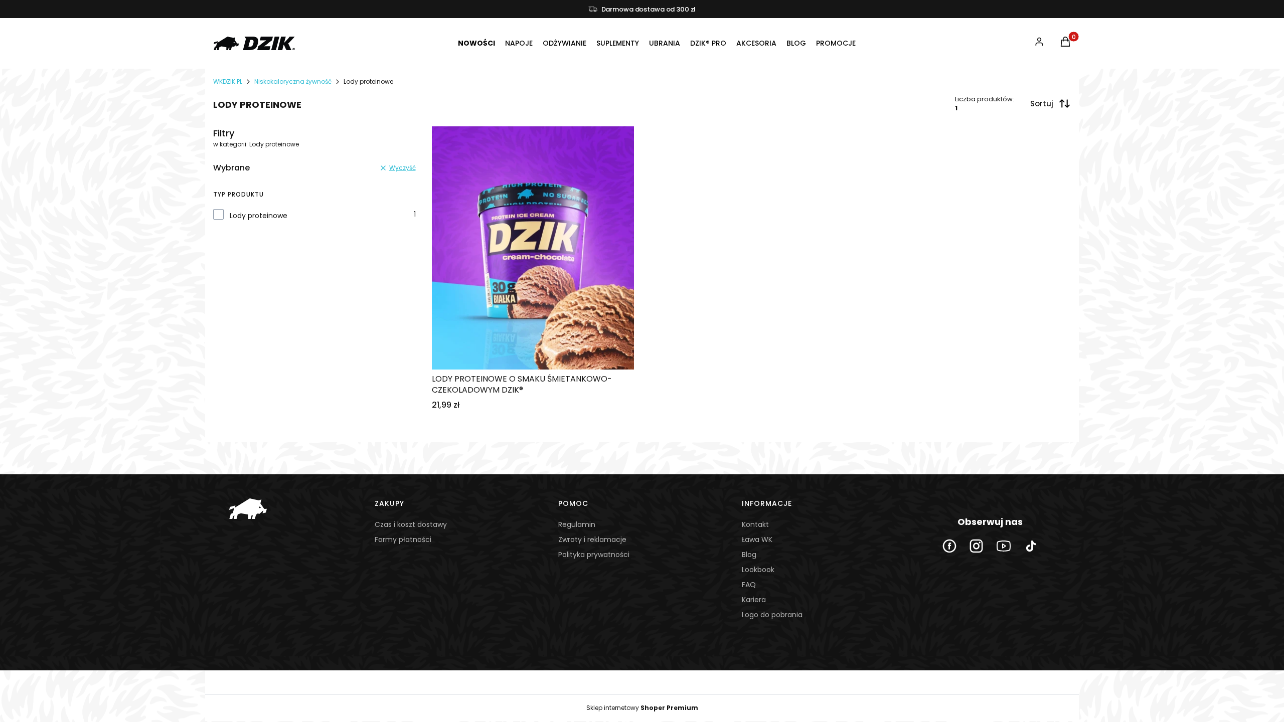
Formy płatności (403, 539)
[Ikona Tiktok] (1031, 546)
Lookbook (758, 570)
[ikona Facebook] (949, 546)
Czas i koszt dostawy (411, 524)
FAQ (749, 585)
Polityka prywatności (593, 555)
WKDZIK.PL (227, 81)
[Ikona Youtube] (1004, 546)
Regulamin (576, 524)
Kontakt (755, 524)
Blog (749, 555)
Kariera (754, 600)
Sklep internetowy (642, 707)
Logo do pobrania (772, 615)
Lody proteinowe (258, 216)
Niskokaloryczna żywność (293, 81)
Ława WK (757, 539)
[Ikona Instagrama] (977, 546)
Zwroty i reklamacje (592, 539)
